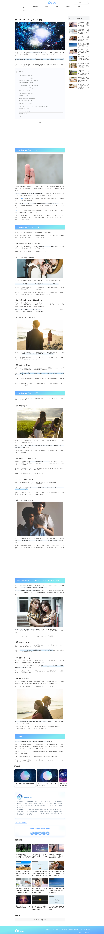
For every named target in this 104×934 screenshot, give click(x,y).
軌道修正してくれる (23, 95)
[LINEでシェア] (44, 833)
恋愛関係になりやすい (24, 113)
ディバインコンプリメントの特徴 (25, 78)
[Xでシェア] (32, 833)
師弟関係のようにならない (25, 111)
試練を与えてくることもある (25, 103)
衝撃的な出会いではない (24, 108)
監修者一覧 (58, 929)
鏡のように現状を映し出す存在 (26, 82)
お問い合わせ (64, 929)
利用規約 (71, 929)
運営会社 (76, 929)
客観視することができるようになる (27, 98)
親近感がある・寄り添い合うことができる (28, 80)
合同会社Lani (28, 797)
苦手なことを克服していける (25, 100)
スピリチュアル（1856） (22, 822)
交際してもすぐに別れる (24, 90)
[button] (87, 2)
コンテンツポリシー (50, 929)
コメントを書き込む (40, 920)
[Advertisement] (40, 133)
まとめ (19, 116)
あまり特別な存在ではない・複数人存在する (29, 85)
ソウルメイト (18, 210)
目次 (19, 71)
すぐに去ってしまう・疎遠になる (26, 88)
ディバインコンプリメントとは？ (25, 75)
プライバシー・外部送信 (84, 929)
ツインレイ (21, 198)
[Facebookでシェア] (36, 833)
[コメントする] (48, 833)
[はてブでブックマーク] (40, 833)
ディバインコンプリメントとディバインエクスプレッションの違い (33, 106)
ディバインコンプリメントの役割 (25, 93)
